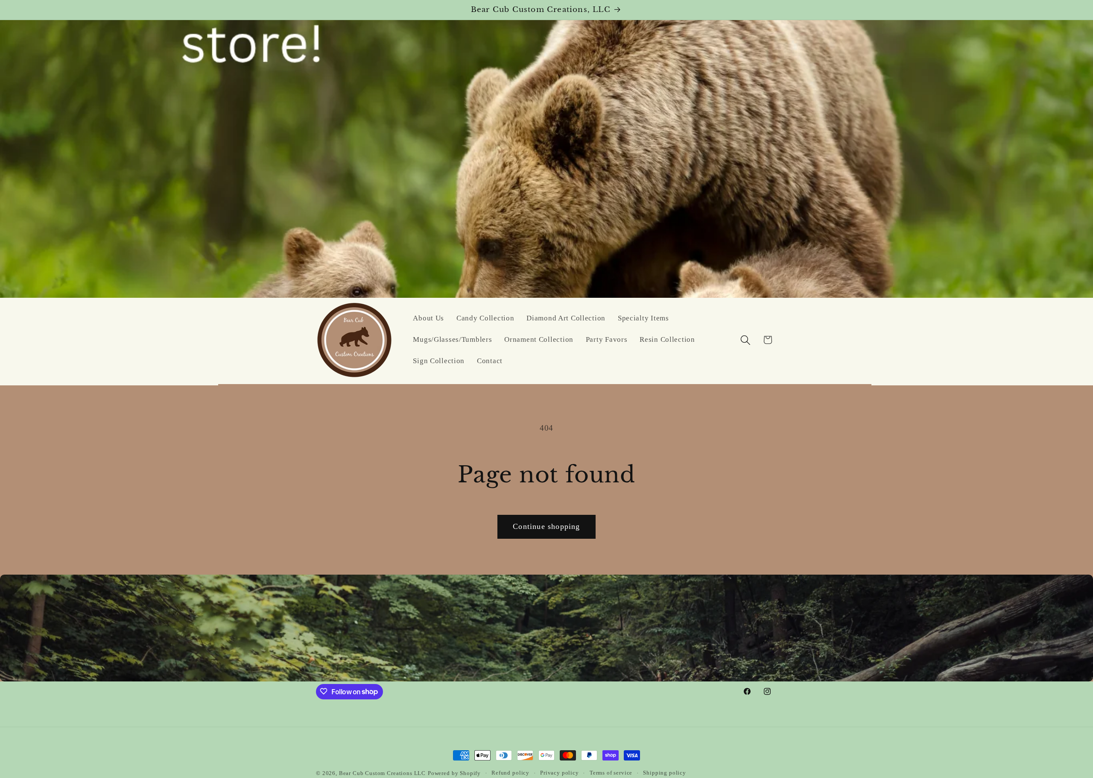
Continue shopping (546, 526)
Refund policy (510, 772)
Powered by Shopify (454, 773)
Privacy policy (559, 772)
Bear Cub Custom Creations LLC (382, 773)
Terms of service (611, 772)
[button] (745, 340)
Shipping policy (664, 772)
